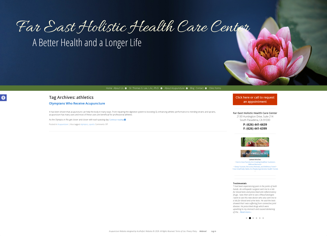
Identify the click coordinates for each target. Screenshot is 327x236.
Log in (213, 231)
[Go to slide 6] (263, 218)
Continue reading (116, 119)
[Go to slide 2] (250, 218)
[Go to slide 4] (256, 218)
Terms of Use (180, 231)
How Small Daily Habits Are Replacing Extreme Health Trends (255, 169)
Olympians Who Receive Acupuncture (77, 103)
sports (92, 124)
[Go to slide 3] (253, 218)
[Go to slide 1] (246, 218)
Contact (199, 88)
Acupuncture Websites (117, 231)
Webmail (203, 231)
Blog (192, 88)
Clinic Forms (215, 88)
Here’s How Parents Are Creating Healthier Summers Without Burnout (255, 163)
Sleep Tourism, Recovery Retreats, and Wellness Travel (255, 166)
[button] (3, 97)
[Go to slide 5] (260, 218)
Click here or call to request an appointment (255, 99)
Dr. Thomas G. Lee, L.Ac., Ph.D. (144, 88)
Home (109, 88)
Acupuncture (63, 124)
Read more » (245, 212)
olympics (84, 124)
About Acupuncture (174, 88)
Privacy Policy (191, 231)
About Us (118, 88)
